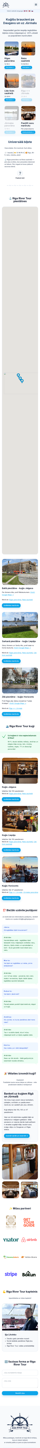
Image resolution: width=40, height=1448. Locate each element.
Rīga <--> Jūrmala (15, 708)
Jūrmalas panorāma (30, 892)
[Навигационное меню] (36, 4)
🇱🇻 (29, 11)
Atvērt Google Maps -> (22, 648)
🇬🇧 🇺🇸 (25, 11)
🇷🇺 (32, 11)
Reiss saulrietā (27, 600)
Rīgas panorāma (15, 600)
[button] (22, 381)
